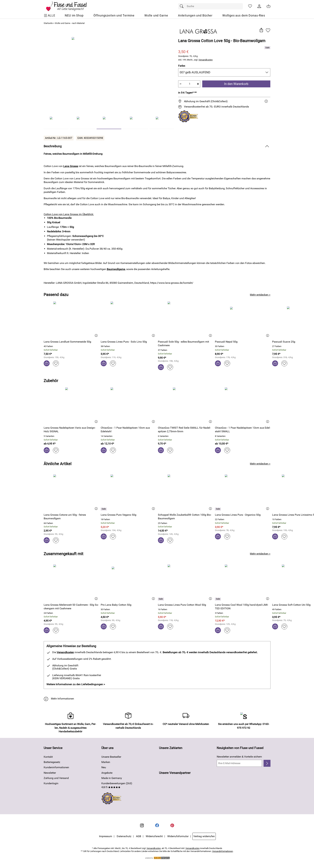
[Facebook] (157, 825)
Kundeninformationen (56, 767)
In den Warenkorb (236, 84)
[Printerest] (172, 825)
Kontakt (48, 756)
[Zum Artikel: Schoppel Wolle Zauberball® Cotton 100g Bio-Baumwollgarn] (185, 492)
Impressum (105, 836)
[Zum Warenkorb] (268, 6)
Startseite (48, 23)
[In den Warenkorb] (47, 363)
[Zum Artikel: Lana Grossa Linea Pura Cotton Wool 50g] (185, 582)
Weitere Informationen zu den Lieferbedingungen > (75, 684)
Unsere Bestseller (111, 756)
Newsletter (50, 772)
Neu (103, 767)
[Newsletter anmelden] (267, 763)
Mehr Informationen (62, 698)
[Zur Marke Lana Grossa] (198, 31)
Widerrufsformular (178, 836)
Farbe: (181, 65)
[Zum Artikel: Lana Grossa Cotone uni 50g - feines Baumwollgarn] (71, 492)
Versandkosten (205, 60)
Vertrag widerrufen (204, 836)
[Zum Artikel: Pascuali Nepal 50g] (242, 319)
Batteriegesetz (52, 762)
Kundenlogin (51, 783)
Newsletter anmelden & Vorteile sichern (239, 756)
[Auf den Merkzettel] (268, 30)
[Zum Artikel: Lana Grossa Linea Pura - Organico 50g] (242, 492)
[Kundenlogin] (259, 6)
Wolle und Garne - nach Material (70, 23)
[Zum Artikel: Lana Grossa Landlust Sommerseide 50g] (71, 319)
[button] (261, 30)
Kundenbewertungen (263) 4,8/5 (116, 785)
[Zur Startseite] (69, 6)
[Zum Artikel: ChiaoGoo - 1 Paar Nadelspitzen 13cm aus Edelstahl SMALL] (242, 405)
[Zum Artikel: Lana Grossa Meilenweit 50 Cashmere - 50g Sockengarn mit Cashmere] (71, 582)
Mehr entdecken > (260, 294)
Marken (105, 762)
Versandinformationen (222, 851)
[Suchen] (182, 6)
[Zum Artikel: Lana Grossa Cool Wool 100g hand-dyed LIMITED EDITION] (242, 582)
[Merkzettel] (250, 6)
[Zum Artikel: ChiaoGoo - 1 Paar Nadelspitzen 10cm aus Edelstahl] (128, 405)
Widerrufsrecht (154, 836)
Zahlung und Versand (56, 778)
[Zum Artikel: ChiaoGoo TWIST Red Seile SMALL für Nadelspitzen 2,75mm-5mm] (185, 405)
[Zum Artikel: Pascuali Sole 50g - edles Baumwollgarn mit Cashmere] (185, 319)
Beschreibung (53, 146)
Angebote (106, 772)
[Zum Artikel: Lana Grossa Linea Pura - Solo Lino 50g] (128, 319)
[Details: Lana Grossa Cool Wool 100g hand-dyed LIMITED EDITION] (218, 599)
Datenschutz (124, 836)
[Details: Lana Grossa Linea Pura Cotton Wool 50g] (161, 599)
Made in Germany (111, 778)
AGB (138, 836)
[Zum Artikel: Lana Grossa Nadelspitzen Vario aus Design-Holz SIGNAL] (71, 405)
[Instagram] (142, 825)
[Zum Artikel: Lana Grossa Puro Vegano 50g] (128, 492)
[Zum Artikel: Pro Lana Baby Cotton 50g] (128, 582)
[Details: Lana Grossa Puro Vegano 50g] (104, 509)
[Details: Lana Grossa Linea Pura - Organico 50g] (218, 509)
